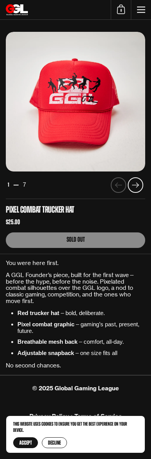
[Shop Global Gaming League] (55, 9)
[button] (121, 9)
